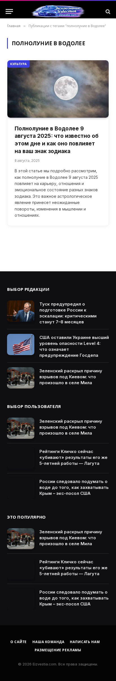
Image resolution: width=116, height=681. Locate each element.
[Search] (107, 11)
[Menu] (9, 11)
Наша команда (48, 642)
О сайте (18, 642)
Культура (18, 64)
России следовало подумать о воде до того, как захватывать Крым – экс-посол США (74, 487)
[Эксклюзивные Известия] (58, 11)
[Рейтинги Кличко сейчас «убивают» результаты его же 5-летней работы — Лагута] (20, 458)
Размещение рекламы (58, 650)
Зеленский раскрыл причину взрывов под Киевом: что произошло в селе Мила (70, 376)
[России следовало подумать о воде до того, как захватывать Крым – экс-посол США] (20, 488)
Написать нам (85, 642)
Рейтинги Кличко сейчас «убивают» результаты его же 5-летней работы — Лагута (73, 457)
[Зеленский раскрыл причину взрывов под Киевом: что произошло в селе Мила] (20, 377)
